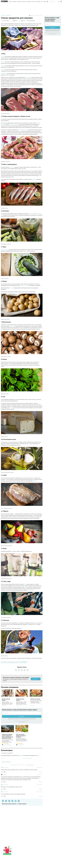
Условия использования (21, 722)
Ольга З (4, 774)
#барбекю (12, 662)
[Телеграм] (3, 801)
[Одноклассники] (9, 801)
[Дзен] (19, 801)
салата (11, 407)
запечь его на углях (24, 285)
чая (25, 584)
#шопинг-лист (16, 662)
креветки (34, 179)
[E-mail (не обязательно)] (32, 758)
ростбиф (38, 123)
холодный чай (31, 590)
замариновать (28, 77)
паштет (10, 124)
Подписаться (21, 716)
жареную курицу (15, 124)
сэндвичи (26, 129)
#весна (2, 662)
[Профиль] (61, 1)
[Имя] (11, 758)
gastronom (33, 15)
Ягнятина (3, 61)
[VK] (6, 801)
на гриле (11, 287)
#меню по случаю (22, 662)
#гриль (8, 662)
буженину (3, 124)
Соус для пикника (4, 249)
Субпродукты (4, 73)
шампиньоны (12, 326)
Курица (2, 69)
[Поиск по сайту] (54, 1)
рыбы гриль (12, 167)
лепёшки (34, 481)
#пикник (5, 662)
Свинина (3, 56)
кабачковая (31, 213)
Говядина (3, 65)
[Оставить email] (21, 713)
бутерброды (20, 129)
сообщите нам (24, 661)
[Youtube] (16, 801)
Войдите (21, 755)
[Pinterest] (12, 801)
